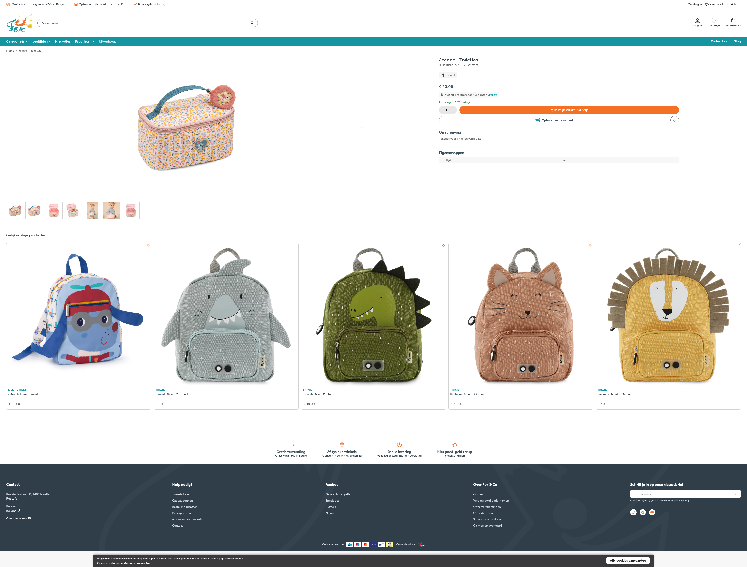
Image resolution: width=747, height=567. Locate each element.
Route (10, 498)
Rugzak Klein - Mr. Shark (172, 394)
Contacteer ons (16, 518)
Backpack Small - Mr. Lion (614, 394)
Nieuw (330, 513)
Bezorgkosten (181, 513)
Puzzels (331, 507)
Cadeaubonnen (182, 500)
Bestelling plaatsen (184, 507)
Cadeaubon (719, 41)
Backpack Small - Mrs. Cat (468, 394)
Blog (737, 41)
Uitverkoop (107, 41)
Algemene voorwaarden (188, 519)
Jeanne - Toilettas (29, 50)
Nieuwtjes (62, 41)
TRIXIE (160, 390)
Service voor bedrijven (488, 519)
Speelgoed (333, 500)
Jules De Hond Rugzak (23, 394)
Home (10, 50)
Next (363, 127)
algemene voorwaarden (137, 563)
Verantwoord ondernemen (491, 500)
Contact (177, 525)
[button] (554, 120)
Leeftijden (40, 41)
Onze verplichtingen (487, 507)
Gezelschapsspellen (339, 494)
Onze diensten (483, 513)
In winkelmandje (571, 110)
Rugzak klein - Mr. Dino (318, 394)
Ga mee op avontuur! (487, 525)
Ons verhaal (481, 494)
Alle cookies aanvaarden (628, 560)
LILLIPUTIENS (17, 390)
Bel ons (11, 510)
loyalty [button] (492, 95)
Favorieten (83, 41)
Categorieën (15, 41)
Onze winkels (718, 4)
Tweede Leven (181, 494)
